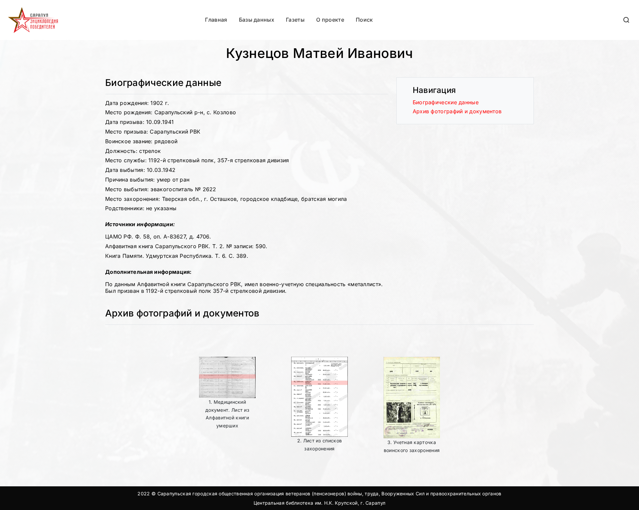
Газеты (295, 19)
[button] (626, 19)
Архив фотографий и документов (457, 111)
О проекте (330, 19)
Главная (216, 19)
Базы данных (256, 19)
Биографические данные (446, 102)
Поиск (364, 19)
